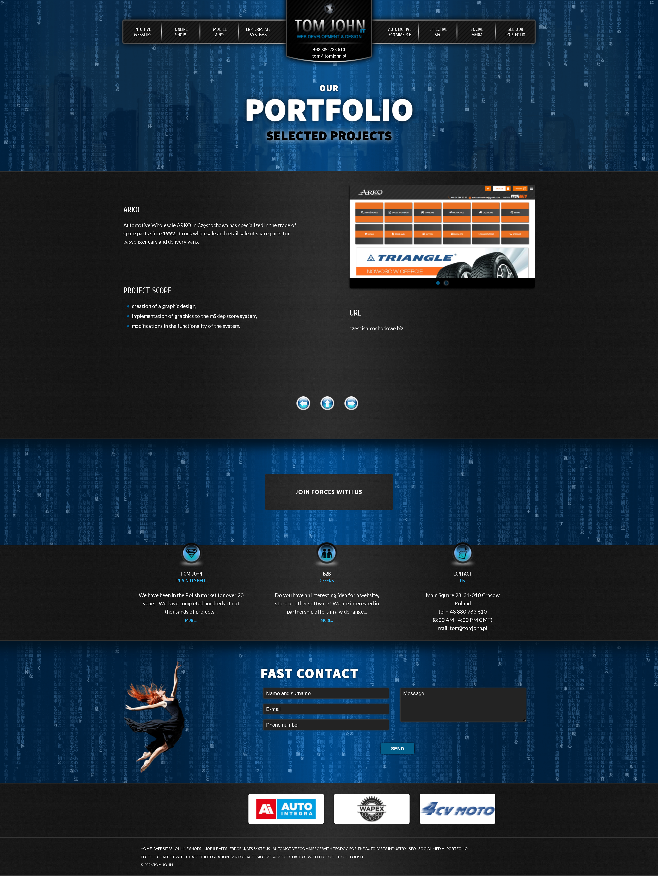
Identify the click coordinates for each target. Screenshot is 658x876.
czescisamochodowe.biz (376, 328)
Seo (412, 848)
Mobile (220, 32)
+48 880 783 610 (329, 49)
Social (477, 32)
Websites (163, 848)
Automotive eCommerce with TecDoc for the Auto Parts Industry (339, 848)
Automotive (399, 32)
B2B (327, 577)
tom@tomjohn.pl (329, 56)
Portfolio (457, 848)
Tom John (191, 577)
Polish (356, 856)
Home (146, 848)
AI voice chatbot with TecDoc (303, 856)
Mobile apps (215, 848)
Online (181, 32)
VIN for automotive (251, 856)
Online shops (188, 848)
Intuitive (143, 32)
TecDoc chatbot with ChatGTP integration (185, 856)
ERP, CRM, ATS (258, 32)
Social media (431, 848)
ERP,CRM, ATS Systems (250, 848)
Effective (438, 32)
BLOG (342, 856)
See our (515, 32)
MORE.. (191, 620)
